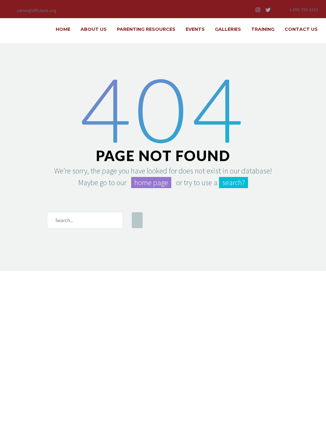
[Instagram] (258, 10)
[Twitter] (268, 10)
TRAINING (262, 29)
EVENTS (195, 29)
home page (151, 182)
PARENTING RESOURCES (146, 29)
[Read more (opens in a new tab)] (32, 10)
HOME (63, 29)
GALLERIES (228, 29)
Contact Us (301, 29)
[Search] (137, 220)
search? (233, 182)
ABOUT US (94, 29)
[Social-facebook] (248, 10)
